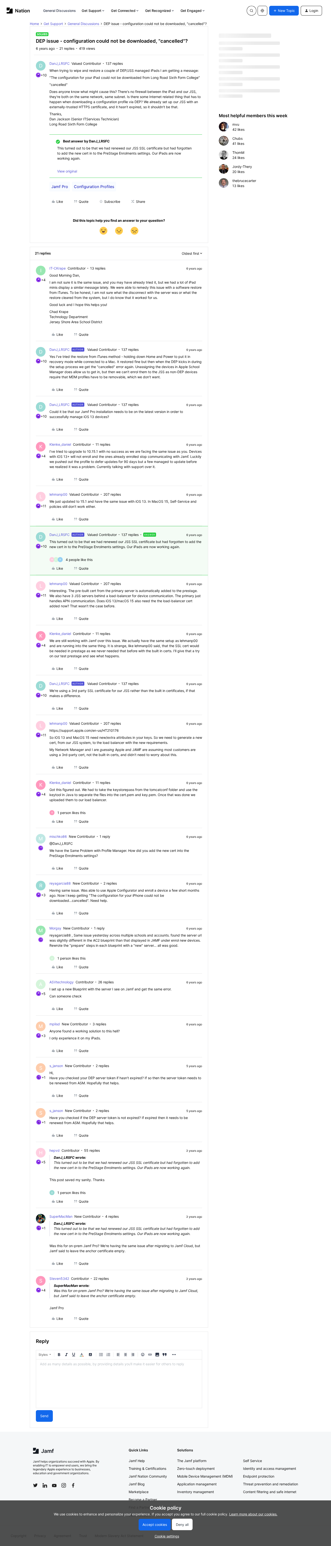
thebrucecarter (244, 181)
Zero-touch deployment (196, 1468)
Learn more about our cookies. (253, 1514)
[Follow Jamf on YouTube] (54, 1485)
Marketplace (139, 1492)
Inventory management (195, 1492)
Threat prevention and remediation (270, 1484)
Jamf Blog (137, 1484)
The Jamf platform (191, 1461)
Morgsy (55, 928)
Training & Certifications (147, 1468)
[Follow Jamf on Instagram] (63, 1485)
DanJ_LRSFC (59, 63)
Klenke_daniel (60, 444)
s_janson (56, 1066)
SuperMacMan (60, 1216)
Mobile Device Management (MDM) (205, 1476)
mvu (235, 124)
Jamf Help (137, 1461)
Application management (197, 1484)
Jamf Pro (59, 186)
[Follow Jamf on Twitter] (35, 1485)
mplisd (54, 1024)
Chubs (237, 138)
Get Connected (123, 10)
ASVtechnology (61, 982)
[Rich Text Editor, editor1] (119, 1383)
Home (34, 24)
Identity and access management (269, 1468)
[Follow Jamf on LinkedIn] (44, 1485)
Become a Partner (143, 1499)
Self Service (252, 1461)
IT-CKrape (57, 268)
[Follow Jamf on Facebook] (73, 1485)
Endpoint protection (258, 1476)
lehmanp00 (58, 494)
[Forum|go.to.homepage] (18, 11)
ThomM (238, 152)
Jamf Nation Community (148, 1476)
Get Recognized (158, 10)
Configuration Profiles (94, 186)
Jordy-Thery (242, 166)
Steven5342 (59, 1278)
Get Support (91, 10)
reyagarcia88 (60, 883)
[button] (284, 11)
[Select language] (262, 11)
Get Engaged (191, 10)
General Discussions (59, 10)
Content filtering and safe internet (269, 1492)
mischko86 (58, 836)
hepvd (54, 1150)
